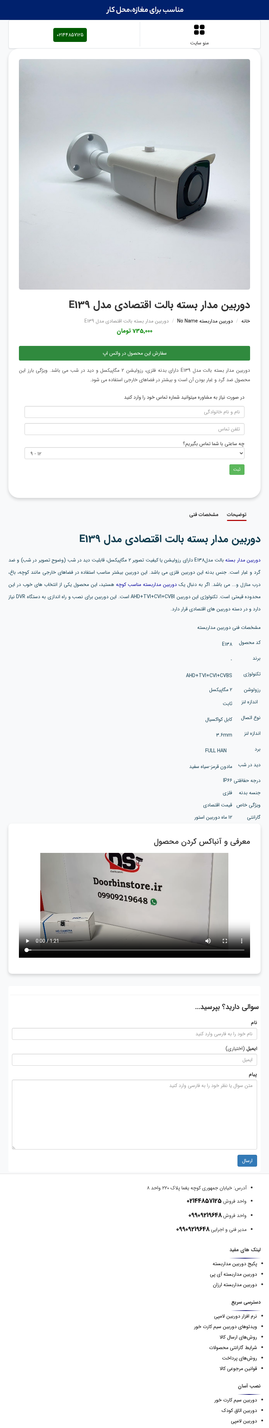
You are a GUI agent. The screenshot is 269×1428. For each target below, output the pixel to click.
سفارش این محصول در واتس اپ (135, 353)
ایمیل (251, 1048)
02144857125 (70, 35)
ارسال (247, 1161)
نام (254, 1022)
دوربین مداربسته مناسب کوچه (146, 584)
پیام (253, 1074)
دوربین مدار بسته (243, 560)
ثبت (237, 469)
